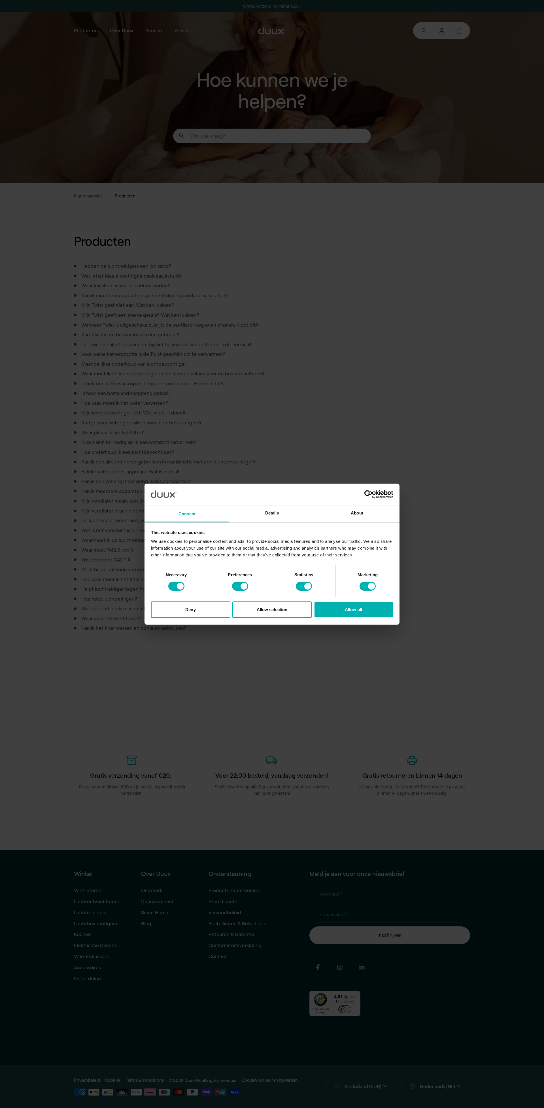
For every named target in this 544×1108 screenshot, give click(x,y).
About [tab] (357, 513)
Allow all (353, 609)
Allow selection (272, 609)
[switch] (240, 586)
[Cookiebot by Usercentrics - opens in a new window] (368, 494)
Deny (190, 609)
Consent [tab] (187, 513)
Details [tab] (272, 513)
